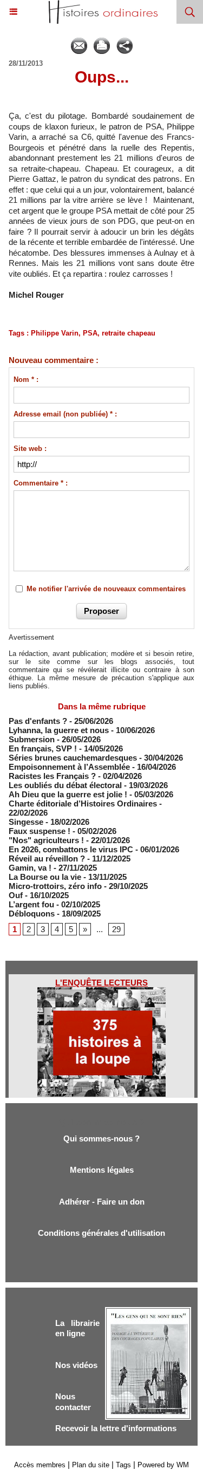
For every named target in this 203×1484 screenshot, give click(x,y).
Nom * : (26, 379)
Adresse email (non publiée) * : (65, 414)
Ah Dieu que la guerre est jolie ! (68, 794)
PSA (90, 333)
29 (116, 929)
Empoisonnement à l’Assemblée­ (69, 766)
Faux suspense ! (39, 831)
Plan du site (90, 1465)
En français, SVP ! (43, 748)
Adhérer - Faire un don (102, 1201)
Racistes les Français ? (52, 776)
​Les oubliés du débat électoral (65, 785)
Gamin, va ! (30, 867)
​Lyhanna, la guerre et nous (59, 730)
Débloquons (32, 913)
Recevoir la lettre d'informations (115, 1428)
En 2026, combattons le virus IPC (71, 849)
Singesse (26, 821)
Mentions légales (102, 1169)
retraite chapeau (128, 333)
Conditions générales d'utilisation (101, 1232)
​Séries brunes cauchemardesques (73, 757)
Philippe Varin (54, 333)
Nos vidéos (76, 1365)
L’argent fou (31, 904)
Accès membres (40, 1465)
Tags (123, 1465)
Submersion (32, 739)
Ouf (16, 895)
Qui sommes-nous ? (101, 1138)
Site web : (30, 448)
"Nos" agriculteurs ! (46, 840)
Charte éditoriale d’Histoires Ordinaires (83, 803)
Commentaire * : (41, 483)
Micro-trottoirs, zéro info (55, 886)
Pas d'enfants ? (38, 721)
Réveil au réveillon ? (47, 858)
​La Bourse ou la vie (45, 876)
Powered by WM (163, 1465)
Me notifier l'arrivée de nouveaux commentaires (106, 589)
